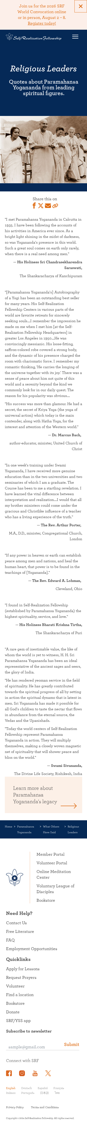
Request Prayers (21, 978)
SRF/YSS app (18, 1021)
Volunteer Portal (51, 863)
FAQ (10, 940)
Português (27, 1092)
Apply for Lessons (23, 969)
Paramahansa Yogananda (25, 829)
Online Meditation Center (53, 875)
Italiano (10, 1092)
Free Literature (20, 932)
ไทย (57, 1092)
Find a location (20, 995)
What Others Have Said (51, 829)
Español (43, 1088)
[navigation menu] (75, 36)
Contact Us (16, 923)
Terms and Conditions (45, 1107)
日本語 (44, 1092)
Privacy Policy (15, 1107)
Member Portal (50, 854)
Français (58, 1088)
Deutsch (26, 1088)
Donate (13, 1012)
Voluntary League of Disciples (55, 889)
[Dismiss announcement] (80, 6)
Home (8, 826)
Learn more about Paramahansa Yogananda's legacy (35, 795)
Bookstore (45, 900)
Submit (71, 1044)
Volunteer (15, 986)
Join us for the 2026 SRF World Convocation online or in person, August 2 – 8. (41, 15)
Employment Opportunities (31, 949)
